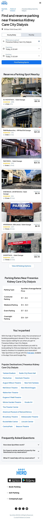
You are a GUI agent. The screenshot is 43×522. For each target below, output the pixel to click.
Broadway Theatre (10, 417)
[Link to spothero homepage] (21, 472)
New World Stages (28, 388)
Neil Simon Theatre (10, 388)
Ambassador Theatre (29, 417)
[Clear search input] (39, 41)
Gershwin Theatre (22, 378)
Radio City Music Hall (27, 373)
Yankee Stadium (9, 373)
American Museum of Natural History (17, 412)
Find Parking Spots (21, 62)
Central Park (7, 426)
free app (30, 353)
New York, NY (4, 10)
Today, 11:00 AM (12, 56)
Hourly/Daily (11, 35)
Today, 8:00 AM (11, 49)
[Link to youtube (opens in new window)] (27, 509)
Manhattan (7, 378)
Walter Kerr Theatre (10, 392)
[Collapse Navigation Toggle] (40, 3)
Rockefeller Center (10, 422)
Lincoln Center (27, 422)
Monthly (31, 35)
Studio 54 (28, 402)
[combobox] (21, 41)
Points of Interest (13, 10)
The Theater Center (10, 407)
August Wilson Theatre (12, 383)
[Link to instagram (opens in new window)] (19, 509)
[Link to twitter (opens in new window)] (23, 509)
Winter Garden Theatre (12, 402)
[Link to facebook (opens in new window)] (16, 509)
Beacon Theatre (22, 426)
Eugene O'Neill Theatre (12, 397)
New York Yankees (31, 383)
